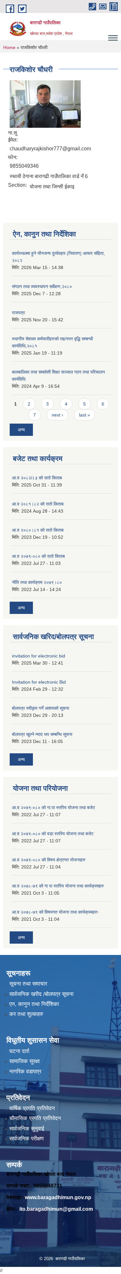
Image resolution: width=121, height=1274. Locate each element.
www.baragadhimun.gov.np (58, 1197)
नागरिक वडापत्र (25, 1071)
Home (9, 47)
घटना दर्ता (19, 1051)
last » (84, 414)
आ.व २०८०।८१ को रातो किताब (38, 530)
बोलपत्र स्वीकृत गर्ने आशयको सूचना (40, 708)
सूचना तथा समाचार (28, 984)
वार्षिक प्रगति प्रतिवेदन (32, 1108)
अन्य (21, 429)
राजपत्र (18, 312)
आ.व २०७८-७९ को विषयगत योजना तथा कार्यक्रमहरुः (55, 912)
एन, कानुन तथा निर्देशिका (34, 1004)
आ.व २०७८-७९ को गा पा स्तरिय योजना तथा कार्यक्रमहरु (58, 885)
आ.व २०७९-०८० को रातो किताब (38, 556)
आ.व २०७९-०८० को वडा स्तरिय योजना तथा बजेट (53, 833)
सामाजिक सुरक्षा (24, 1061)
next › (57, 414)
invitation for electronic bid (38, 655)
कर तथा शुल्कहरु (26, 1014)
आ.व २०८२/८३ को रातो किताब (37, 477)
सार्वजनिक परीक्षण (26, 1139)
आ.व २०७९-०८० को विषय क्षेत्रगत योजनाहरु (49, 859)
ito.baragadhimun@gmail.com (56, 1209)
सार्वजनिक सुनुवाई (26, 1129)
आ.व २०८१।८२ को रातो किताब (38, 504)
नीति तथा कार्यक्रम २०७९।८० (37, 582)
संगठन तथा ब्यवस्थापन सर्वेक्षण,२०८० (42, 286)
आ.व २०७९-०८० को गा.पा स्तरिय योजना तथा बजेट (53, 807)
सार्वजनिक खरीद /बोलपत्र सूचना (41, 994)
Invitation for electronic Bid (39, 682)
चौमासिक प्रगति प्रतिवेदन (35, 1118)
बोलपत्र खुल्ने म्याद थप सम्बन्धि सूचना (42, 734)
